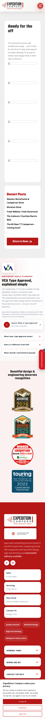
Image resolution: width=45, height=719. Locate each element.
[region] (22, 699)
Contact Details (15, 674)
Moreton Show (14, 207)
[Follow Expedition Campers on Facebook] (6, 562)
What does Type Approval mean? (18, 336)
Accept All (22, 701)
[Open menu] (40, 6)
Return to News (20, 241)
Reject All (22, 714)
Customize (23, 708)
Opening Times (13, 650)
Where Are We (13, 662)
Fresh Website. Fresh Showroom (22, 211)
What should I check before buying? (20, 353)
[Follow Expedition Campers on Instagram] (12, 562)
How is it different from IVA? (16, 345)
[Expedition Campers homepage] (13, 6)
